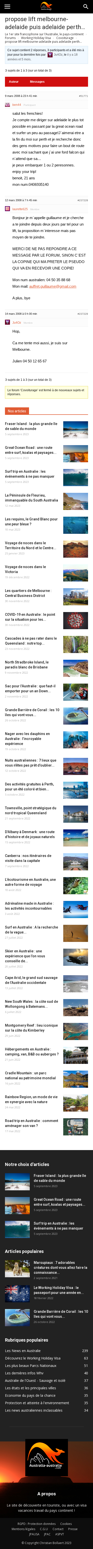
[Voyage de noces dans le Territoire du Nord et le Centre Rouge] (75, 549)
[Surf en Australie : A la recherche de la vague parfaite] (75, 933)
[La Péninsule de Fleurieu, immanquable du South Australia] (75, 501)
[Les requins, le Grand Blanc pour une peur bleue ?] (75, 525)
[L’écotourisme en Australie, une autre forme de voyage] (75, 885)
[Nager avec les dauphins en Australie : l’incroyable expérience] (75, 739)
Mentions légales (23, 1529)
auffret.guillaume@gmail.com (52, 286)
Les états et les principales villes (30, 1388)
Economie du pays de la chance (30, 1395)
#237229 (83, 313)
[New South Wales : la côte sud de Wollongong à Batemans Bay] (75, 1007)
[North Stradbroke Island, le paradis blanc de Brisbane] (75, 668)
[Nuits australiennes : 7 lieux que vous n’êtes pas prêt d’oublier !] (75, 766)
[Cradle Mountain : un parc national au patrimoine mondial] (75, 1079)
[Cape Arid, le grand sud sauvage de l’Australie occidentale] (75, 983)
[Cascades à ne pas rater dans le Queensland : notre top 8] (75, 644)
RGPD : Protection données (37, 1524)
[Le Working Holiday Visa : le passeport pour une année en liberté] (17, 1293)
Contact (58, 1529)
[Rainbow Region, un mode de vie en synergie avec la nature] (75, 1103)
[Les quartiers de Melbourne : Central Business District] (75, 596)
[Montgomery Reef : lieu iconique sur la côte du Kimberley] (75, 1031)
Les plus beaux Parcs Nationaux (30, 1365)
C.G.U (44, 1529)
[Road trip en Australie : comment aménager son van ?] (75, 1126)
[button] (86, 6)
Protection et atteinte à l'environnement (37, 1402)
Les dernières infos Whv (24, 1373)
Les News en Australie (23, 1350)
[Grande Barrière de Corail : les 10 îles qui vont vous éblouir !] (75, 716)
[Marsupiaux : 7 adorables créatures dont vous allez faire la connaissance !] (17, 1268)
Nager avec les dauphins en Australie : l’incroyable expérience (27, 739)
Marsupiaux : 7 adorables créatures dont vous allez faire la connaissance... (60, 1268)
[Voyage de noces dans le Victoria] (75, 572)
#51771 (83, 96)
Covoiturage (65, 38)
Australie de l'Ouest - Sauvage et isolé (35, 1380)
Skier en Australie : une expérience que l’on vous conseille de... (25, 956)
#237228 (83, 200)
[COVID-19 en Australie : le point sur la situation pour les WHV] (75, 620)
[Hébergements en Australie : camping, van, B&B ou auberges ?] (75, 1055)
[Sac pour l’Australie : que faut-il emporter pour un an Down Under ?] (75, 692)
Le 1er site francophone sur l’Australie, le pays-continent (44, 34)
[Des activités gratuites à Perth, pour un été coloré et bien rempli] (75, 790)
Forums (10, 38)
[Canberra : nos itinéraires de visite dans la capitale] (75, 861)
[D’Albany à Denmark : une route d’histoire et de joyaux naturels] (75, 838)
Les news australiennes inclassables (33, 1410)
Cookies (66, 1524)
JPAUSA (34, 1534)
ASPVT (59, 1534)
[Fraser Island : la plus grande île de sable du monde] (75, 429)
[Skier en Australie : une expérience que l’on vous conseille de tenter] (75, 957)
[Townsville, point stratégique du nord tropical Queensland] (75, 814)
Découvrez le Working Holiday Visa (33, 1358)
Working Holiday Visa (36, 38)
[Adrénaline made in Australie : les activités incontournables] (75, 909)
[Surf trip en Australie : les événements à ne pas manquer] (75, 477)
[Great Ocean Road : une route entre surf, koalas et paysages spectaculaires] (75, 453)
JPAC (47, 1534)
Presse (73, 1529)
